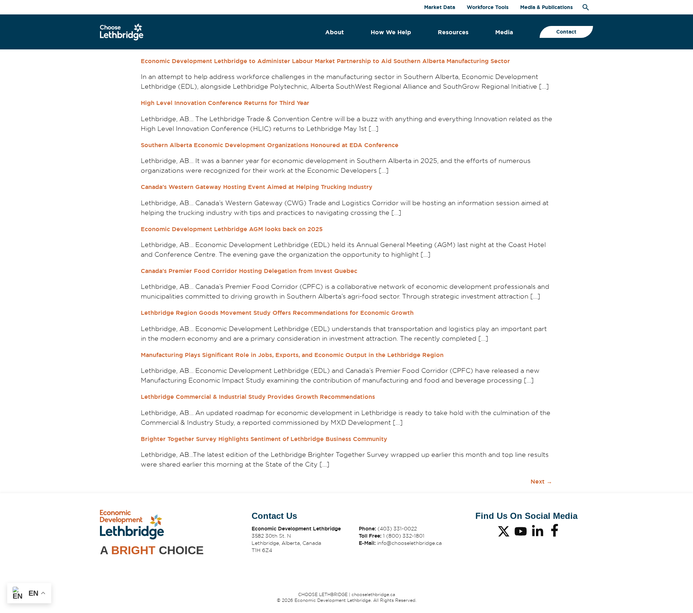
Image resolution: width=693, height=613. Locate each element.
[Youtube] (520, 531)
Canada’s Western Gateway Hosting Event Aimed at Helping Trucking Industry (256, 187)
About (334, 32)
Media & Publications (546, 7)
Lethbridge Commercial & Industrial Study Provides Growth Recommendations (258, 397)
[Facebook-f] (554, 530)
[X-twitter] (503, 531)
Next (541, 481)
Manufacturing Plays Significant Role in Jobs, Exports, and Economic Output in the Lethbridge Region (292, 355)
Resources (453, 32)
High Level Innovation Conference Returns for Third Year (225, 103)
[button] (586, 7)
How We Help (391, 32)
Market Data (439, 7)
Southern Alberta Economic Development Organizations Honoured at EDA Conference (269, 145)
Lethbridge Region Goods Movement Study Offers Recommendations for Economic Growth (277, 313)
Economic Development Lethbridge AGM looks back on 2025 (232, 229)
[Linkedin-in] (537, 531)
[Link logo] (121, 31)
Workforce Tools (488, 7)
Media (504, 32)
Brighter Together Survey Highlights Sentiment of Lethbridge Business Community (264, 439)
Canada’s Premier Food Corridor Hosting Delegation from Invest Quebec (249, 271)
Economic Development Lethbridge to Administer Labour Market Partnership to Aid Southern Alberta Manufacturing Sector (325, 61)
